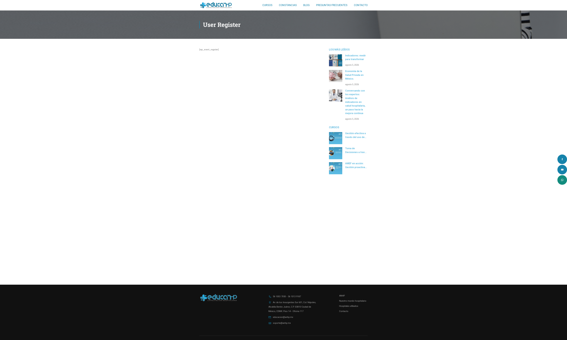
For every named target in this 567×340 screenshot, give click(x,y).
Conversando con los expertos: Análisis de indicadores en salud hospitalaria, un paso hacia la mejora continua (355, 102)
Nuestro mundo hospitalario (352, 301)
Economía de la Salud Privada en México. (354, 75)
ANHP (342, 295)
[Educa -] (215, 5)
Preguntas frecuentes (331, 5)
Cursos (267, 5)
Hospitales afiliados (348, 306)
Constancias (288, 5)
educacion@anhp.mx (283, 317)
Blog (306, 5)
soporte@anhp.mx (282, 323)
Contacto (361, 5)
